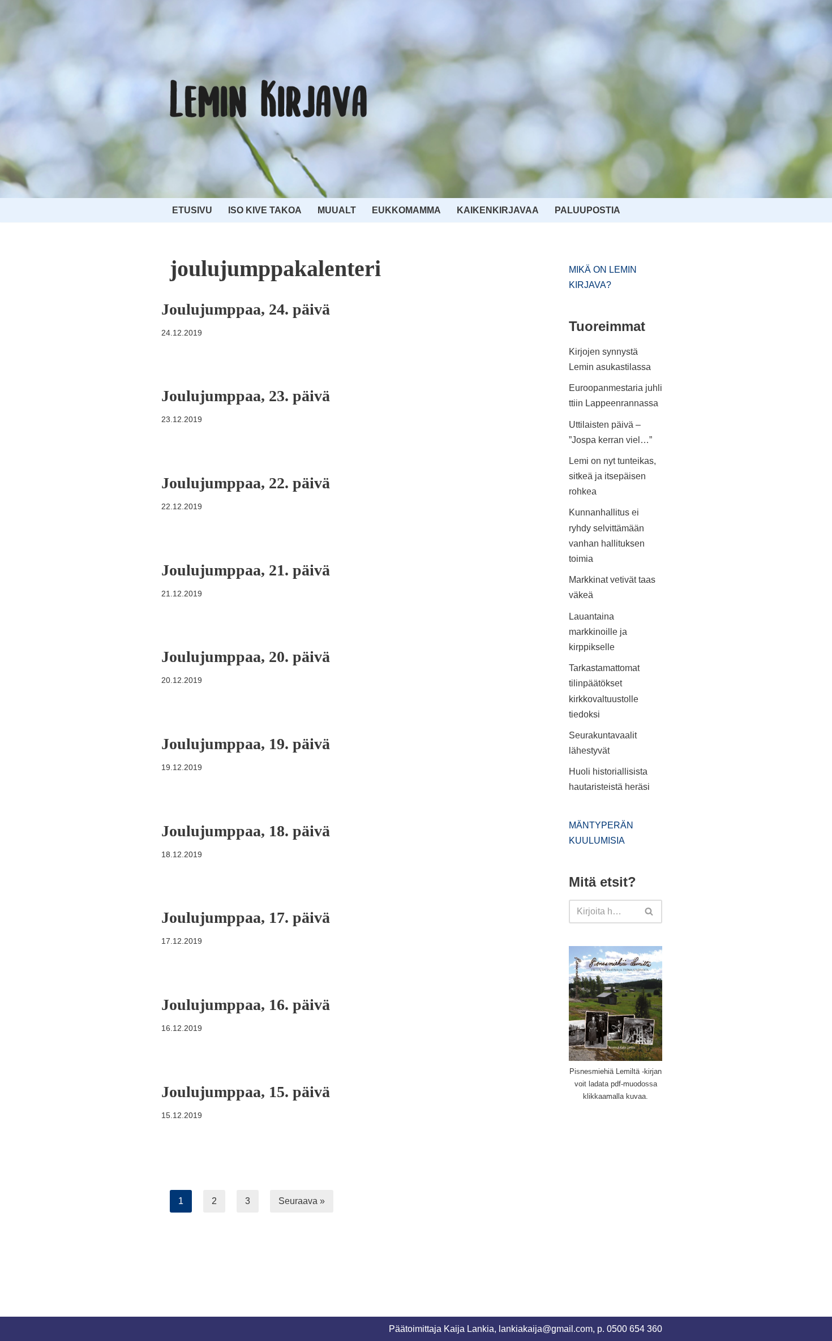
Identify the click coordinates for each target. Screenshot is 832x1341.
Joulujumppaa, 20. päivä (245, 656)
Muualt (337, 210)
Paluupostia (587, 210)
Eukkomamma (406, 210)
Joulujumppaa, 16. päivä (245, 1004)
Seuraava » (301, 1201)
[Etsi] (649, 911)
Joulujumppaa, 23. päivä (245, 396)
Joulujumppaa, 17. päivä (245, 917)
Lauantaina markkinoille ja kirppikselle (598, 632)
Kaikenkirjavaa (498, 210)
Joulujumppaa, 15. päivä (245, 1092)
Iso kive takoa (265, 210)
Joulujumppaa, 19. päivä (245, 744)
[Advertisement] (654, 1195)
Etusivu (192, 210)
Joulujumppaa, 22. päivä (245, 483)
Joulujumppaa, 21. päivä (245, 570)
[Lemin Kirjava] (269, 99)
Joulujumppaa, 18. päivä (245, 831)
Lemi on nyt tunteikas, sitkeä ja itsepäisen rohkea (612, 476)
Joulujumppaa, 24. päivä (245, 309)
